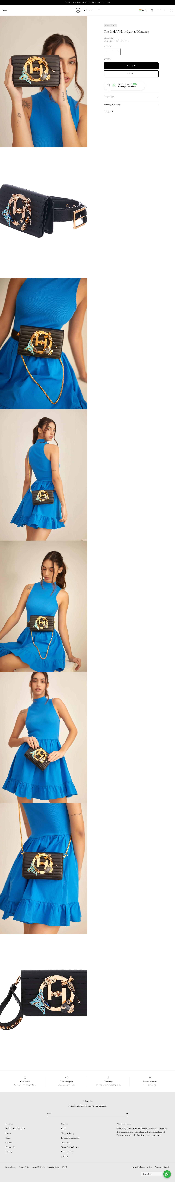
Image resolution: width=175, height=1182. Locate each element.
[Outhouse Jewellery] (87, 10)
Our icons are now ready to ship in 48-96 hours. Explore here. (88, 2)
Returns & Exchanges (70, 1137)
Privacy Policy (67, 1151)
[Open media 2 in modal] (44, 212)
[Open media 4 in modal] (44, 475)
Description (109, 96)
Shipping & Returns (112, 104)
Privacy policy (24, 1167)
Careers (8, 1142)
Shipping (107, 41)
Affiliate (64, 1156)
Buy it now (131, 74)
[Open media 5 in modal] (44, 606)
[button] (152, 10)
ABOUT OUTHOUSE (15, 1128)
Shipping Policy (68, 1133)
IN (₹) (144, 10)
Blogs (7, 1137)
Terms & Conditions (69, 1147)
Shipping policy (54, 1167)
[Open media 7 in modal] (44, 868)
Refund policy (10, 1167)
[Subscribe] (124, 1113)
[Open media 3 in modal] (44, 343)
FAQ (63, 1128)
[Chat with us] (167, 1174)
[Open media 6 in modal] (44, 737)
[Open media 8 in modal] (44, 999)
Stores (8, 1133)
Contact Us (10, 1147)
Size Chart (65, 1142)
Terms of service (38, 1167)
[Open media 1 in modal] (44, 81)
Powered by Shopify (162, 1167)
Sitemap (8, 1151)
